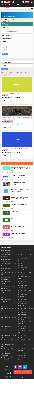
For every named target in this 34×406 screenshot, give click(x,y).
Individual (6, 29)
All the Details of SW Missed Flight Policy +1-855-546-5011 (20, 190)
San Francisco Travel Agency (18, 233)
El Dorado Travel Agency (17, 226)
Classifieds (9, 20)
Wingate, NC (12, 4)
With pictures (8, 44)
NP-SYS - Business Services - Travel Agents (15, 148)
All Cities (6, 50)
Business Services (19, 20)
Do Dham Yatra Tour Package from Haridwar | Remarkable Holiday (20, 197)
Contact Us (8, 390)
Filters (6, 24)
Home (3, 20)
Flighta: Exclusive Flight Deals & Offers (13, 93)
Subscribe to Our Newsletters (23, 371)
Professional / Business (10, 31)
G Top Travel (14, 219)
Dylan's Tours (14, 211)
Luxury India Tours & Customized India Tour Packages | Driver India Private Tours (21, 168)
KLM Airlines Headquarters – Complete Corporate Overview (19, 176)
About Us (7, 366)
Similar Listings (7, 164)
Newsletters (8, 404)
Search (5, 53)
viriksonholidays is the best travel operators (20, 183)
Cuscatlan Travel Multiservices (19, 204)
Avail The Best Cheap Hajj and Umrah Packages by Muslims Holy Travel (17, 118)
